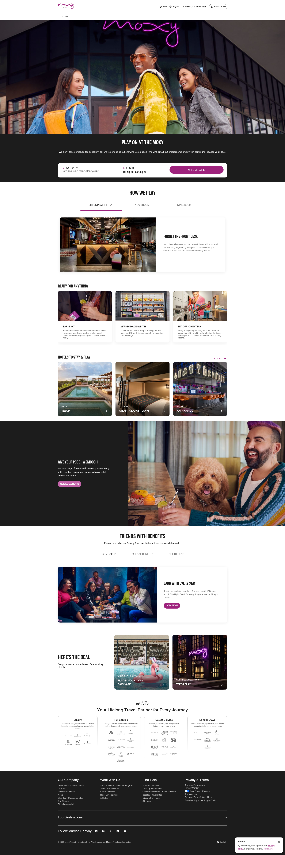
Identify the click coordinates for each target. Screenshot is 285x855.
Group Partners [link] (107, 791)
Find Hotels (198, 170)
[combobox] (87, 170)
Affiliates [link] (104, 798)
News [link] (60, 795)
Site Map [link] (146, 801)
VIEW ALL (218, 358)
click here (268, 849)
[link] (85, 316)
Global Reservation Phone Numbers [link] (159, 791)
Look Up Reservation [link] (152, 788)
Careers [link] (61, 788)
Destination (72, 168)
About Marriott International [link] (71, 785)
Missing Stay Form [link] (151, 798)
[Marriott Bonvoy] (195, 6)
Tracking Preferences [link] (195, 785)
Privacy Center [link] (192, 788)
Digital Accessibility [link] (67, 804)
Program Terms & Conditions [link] (198, 797)
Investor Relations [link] (66, 791)
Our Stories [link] (63, 801)
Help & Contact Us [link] (151, 785)
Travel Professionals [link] (109, 788)
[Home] (67, 10)
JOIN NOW (172, 605)
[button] (174, 6)
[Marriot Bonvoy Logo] (142, 703)
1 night (130, 168)
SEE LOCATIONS (69, 483)
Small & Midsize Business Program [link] (116, 785)
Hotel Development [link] (109, 795)
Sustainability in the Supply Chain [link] (200, 800)
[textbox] (87, 171)
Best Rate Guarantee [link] (152, 795)
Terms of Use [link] (191, 794)
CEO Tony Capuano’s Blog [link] (70, 798)
